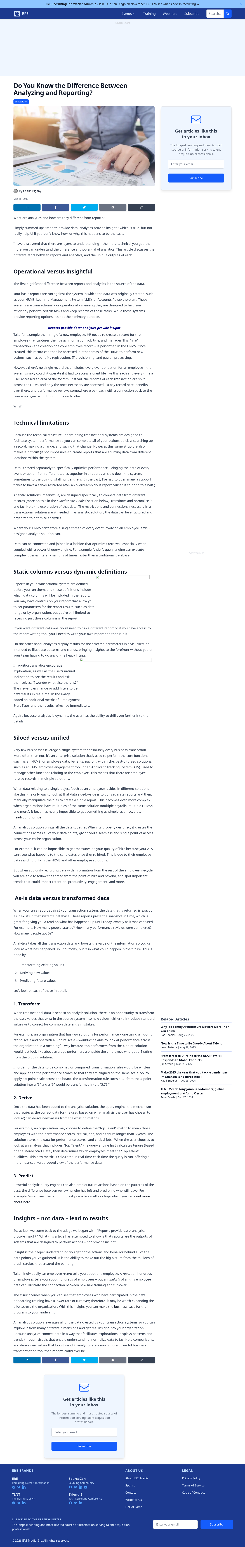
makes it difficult (26, 452)
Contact (130, 1493)
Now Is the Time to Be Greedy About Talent (191, 1043)
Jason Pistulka (169, 1047)
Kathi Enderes (169, 1080)
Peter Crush (168, 1097)
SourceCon (77, 1478)
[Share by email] (112, 207)
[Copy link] (141, 207)
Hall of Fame (133, 1507)
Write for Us (133, 1500)
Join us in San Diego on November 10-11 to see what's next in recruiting (122, 4)
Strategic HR (21, 101)
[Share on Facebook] (55, 207)
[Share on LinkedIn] (27, 207)
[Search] (228, 13)
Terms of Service (193, 1485)
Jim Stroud (167, 1064)
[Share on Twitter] (84, 207)
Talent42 (75, 1494)
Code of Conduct (193, 1493)
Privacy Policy (191, 1478)
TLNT (16, 1494)
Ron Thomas (168, 1035)
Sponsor (131, 1485)
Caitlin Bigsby (32, 191)
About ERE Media (137, 1478)
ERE (15, 1478)
